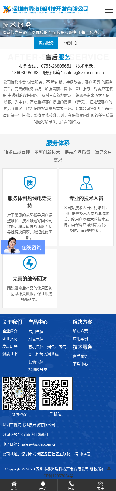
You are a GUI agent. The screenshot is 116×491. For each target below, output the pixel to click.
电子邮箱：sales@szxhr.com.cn (29, 444)
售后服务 (46, 43)
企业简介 (10, 331)
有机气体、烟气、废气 (47, 347)
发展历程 (10, 346)
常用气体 (35, 331)
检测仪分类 (37, 369)
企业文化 (10, 339)
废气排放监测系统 (43, 354)
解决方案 (80, 331)
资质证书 (10, 354)
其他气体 (35, 362)
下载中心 (69, 43)
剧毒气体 (35, 339)
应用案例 (80, 339)
